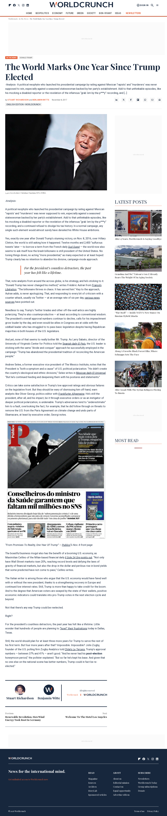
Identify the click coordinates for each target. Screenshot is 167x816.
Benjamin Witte (41, 100)
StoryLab (92, 790)
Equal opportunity (122, 790)
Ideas (118, 13)
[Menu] (157, 5)
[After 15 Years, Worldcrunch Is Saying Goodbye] (138, 223)
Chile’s (75, 649)
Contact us (118, 786)
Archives (92, 786)
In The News (23, 19)
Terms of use (139, 811)
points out (78, 557)
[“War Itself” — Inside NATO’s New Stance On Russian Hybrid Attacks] (138, 297)
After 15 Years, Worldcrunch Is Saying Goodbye (138, 239)
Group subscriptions (147, 786)
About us (117, 778)
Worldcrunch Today (147, 782)
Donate (141, 790)
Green (80, 13)
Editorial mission (121, 782)
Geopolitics (42, 13)
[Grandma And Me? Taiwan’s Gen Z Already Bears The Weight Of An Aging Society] (138, 259)
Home (29, 13)
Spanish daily (74, 343)
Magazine (92, 778)
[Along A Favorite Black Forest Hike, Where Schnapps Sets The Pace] (138, 336)
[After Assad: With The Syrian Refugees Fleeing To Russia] (138, 374)
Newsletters (133, 13)
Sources (92, 782)
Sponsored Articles (97, 794)
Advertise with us (121, 794)
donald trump (26, 58)
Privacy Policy (153, 811)
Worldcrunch (12, 19)
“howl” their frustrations (73, 628)
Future (70, 13)
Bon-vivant (105, 13)
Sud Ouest (74, 246)
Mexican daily (91, 372)
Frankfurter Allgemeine (71, 393)
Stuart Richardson (18, 100)
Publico (66, 544)
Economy (57, 13)
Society (91, 13)
